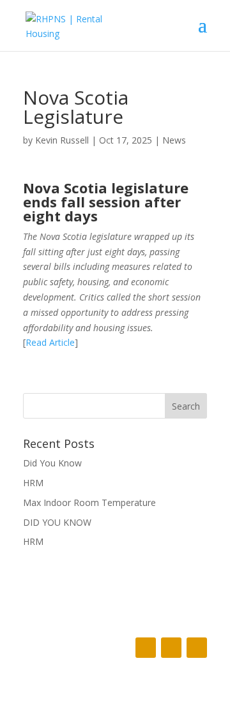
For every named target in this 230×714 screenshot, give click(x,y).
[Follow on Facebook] (145, 647)
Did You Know (52, 463)
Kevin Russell (62, 140)
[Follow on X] (171, 647)
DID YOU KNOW (57, 522)
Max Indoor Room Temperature (89, 502)
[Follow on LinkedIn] (197, 647)
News (174, 140)
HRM (33, 483)
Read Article (50, 342)
